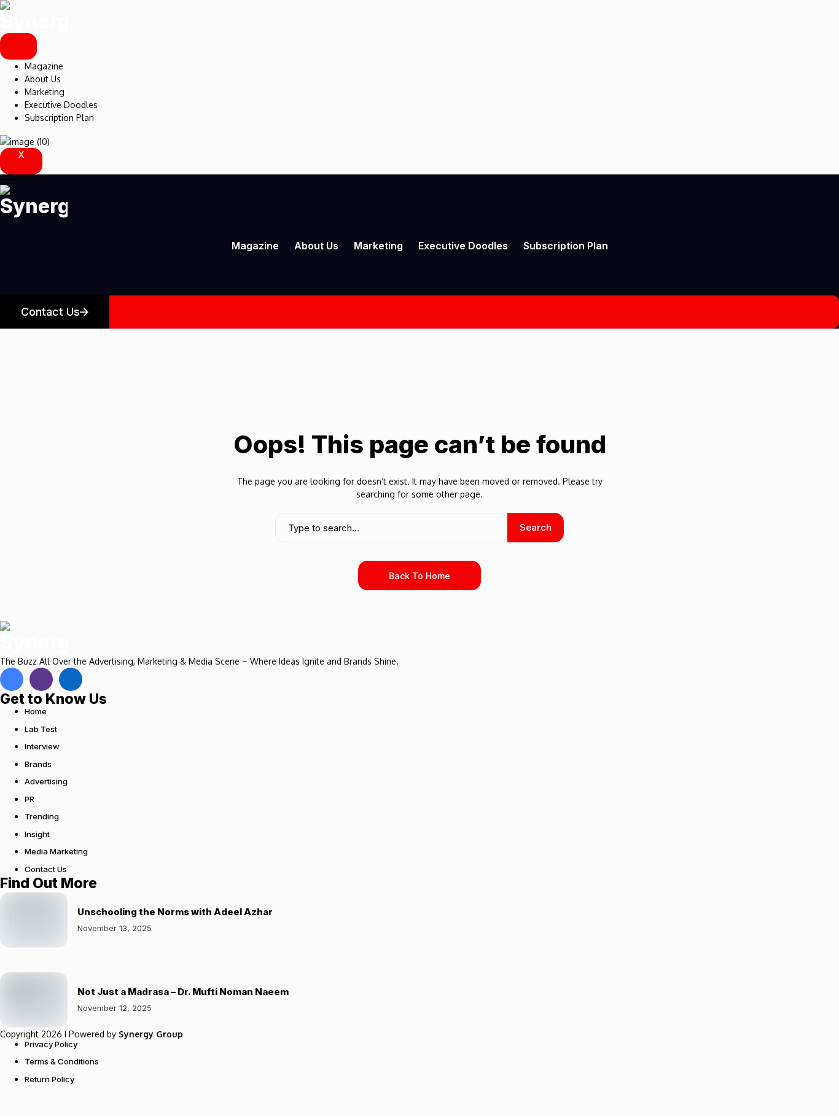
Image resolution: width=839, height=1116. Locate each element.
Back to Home (419, 576)
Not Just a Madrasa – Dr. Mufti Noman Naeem (183, 991)
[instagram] (41, 679)
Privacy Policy (51, 1044)
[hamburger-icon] (18, 46)
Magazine (44, 66)
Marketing (44, 92)
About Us (43, 79)
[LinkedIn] (70, 679)
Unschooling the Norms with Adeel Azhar (175, 912)
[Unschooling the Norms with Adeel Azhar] (34, 920)
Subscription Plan (59, 117)
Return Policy (49, 1079)
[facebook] (11, 679)
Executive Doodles (61, 105)
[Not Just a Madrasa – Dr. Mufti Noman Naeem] (34, 1000)
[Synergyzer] (34, 16)
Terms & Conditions (62, 1061)
